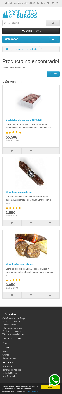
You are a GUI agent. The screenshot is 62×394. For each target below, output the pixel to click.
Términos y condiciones (13, 334)
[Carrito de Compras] (53, 3)
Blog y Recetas (9, 358)
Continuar (53, 74)
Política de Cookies (11, 321)
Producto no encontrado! (26, 49)
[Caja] (57, 3)
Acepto (51, 387)
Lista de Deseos (9, 373)
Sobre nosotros (9, 325)
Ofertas (5, 355)
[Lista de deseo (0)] (48, 3)
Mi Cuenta (7, 366)
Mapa (4, 343)
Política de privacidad (12, 331)
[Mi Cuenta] (43, 3)
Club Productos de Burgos (14, 318)
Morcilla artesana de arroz (20, 192)
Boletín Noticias (9, 376)
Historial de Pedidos (11, 370)
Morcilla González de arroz (21, 264)
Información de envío (12, 328)
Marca (5, 351)
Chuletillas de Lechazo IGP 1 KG (24, 120)
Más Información (33, 391)
